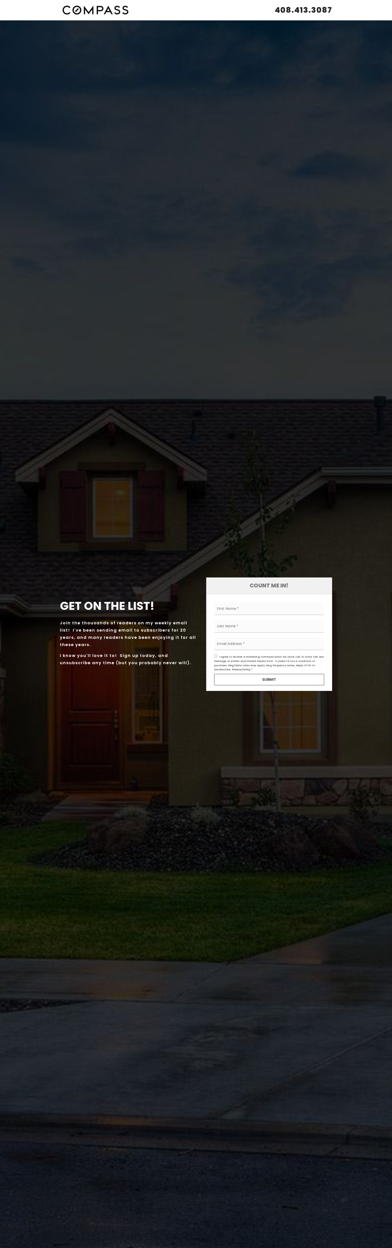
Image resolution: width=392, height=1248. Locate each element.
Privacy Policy (241, 669)
